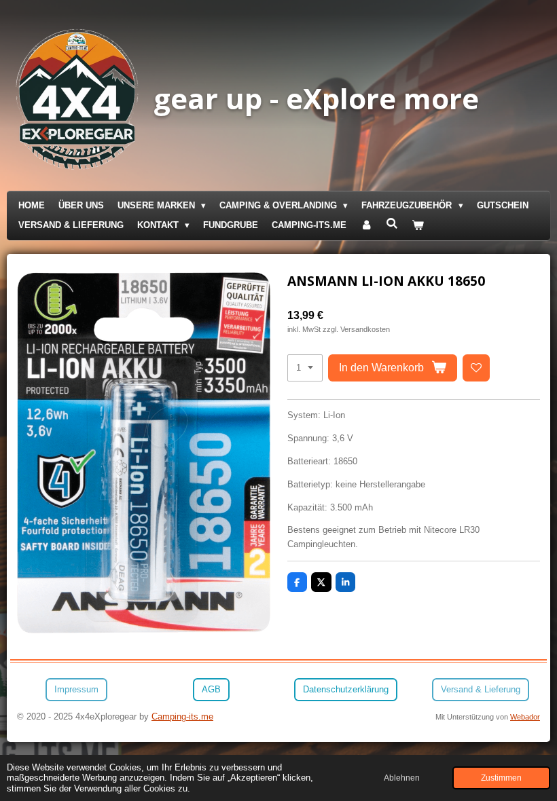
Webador (525, 717)
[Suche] (392, 223)
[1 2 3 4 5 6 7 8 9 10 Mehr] (305, 368)
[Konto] (366, 226)
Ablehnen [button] (402, 777)
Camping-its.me (182, 716)
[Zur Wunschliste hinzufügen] (476, 368)
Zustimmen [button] (501, 777)
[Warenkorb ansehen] (418, 226)
